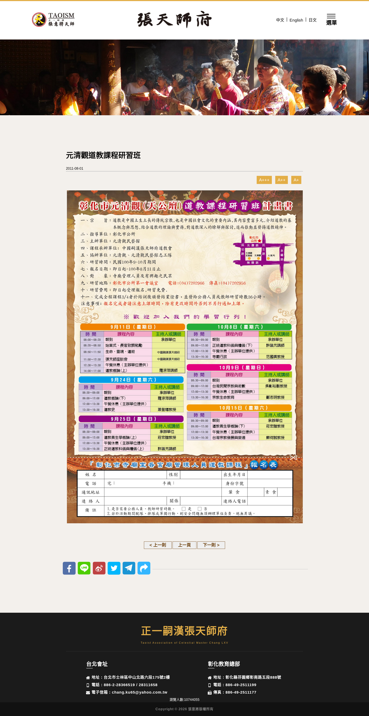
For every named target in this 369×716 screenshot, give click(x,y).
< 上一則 (157, 545)
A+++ (264, 180)
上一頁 (184, 545)
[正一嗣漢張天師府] (53, 20)
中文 (280, 20)
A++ (282, 180)
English (296, 20)
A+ (296, 180)
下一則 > (211, 545)
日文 (313, 20)
